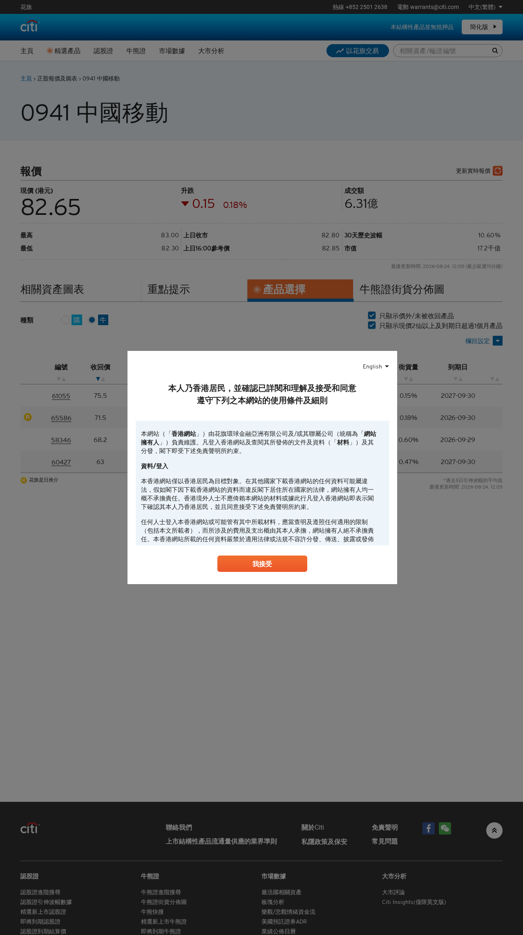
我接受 (262, 563)
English (372, 366)
